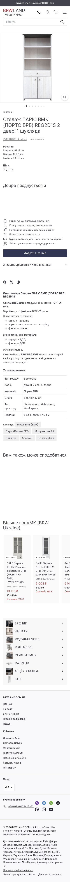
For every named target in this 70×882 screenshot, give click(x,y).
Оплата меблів (11, 738)
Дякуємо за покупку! (49, 874)
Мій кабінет (9, 767)
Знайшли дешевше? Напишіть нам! (27, 265)
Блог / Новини (11, 713)
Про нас (7, 703)
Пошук (6, 723)
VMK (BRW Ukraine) (15, 139)
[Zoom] (64, 97)
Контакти (8, 708)
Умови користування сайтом (19, 874)
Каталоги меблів (12, 762)
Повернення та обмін (15, 757)
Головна (8, 112)
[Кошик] (56, 12)
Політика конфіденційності (18, 870)
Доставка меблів (12, 742)
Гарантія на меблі (13, 752)
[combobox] (35, 22)
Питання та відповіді (14, 718)
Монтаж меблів (11, 748)
